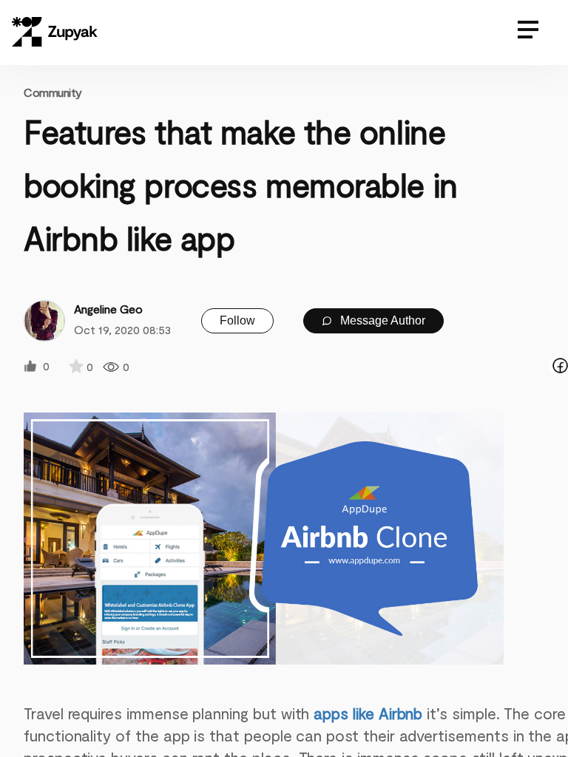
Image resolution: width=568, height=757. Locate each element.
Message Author (381, 320)
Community (53, 92)
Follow (237, 320)
